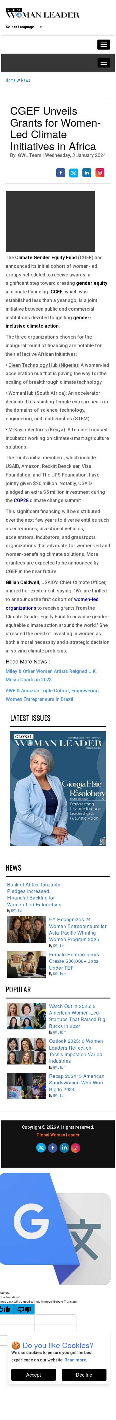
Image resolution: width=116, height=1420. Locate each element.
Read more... (77, 1360)
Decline (84, 1374)
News (25, 80)
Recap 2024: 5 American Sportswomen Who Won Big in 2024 (77, 1083)
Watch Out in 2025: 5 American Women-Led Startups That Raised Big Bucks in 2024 (77, 1016)
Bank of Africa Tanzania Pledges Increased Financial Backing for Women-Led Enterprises (34, 894)
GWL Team (17, 910)
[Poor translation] (24, 1309)
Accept (33, 1374)
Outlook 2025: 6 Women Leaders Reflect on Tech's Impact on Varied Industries (76, 1050)
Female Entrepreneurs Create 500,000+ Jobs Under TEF (74, 961)
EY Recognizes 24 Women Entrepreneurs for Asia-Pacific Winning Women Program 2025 (78, 929)
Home (11, 80)
